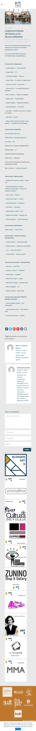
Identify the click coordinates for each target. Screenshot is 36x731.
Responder (23, 353)
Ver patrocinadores (29, 720)
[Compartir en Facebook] (6, 329)
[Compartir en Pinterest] (17, 329)
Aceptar (18, 729)
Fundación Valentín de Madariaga (14, 154)
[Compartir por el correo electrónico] (25, 329)
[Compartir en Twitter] (10, 329)
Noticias (26, 39)
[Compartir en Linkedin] (21, 329)
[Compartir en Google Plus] (14, 329)
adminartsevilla (9, 41)
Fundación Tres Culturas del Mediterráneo (17, 146)
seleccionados (9, 338)
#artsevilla (13, 336)
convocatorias (22, 336)
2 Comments (18, 41)
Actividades (19, 39)
